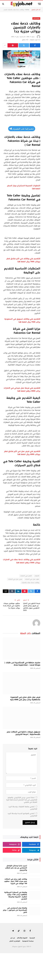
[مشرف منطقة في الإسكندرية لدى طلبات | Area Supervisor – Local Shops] (21, 648)
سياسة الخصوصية (28, 941)
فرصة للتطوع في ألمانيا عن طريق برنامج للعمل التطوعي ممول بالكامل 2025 (31, 607)
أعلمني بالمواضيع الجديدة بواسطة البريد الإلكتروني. (22, 814)
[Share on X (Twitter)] (24, 45)
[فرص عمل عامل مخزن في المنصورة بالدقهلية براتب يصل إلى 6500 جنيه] (21, 683)
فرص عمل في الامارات (15, 579)
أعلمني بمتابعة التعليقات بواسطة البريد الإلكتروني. (22, 807)
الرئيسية (32, 938)
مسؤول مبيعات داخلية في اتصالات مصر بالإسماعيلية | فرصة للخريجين (23, 733)
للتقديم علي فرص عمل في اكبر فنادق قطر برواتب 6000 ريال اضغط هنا (22, 453)
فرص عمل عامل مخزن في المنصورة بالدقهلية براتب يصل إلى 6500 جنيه (25, 698)
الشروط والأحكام (22, 938)
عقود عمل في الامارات (32, 579)
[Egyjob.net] (21, 3)
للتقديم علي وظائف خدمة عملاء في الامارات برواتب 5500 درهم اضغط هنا (21, 561)
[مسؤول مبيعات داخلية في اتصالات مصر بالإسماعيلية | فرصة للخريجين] (21, 718)
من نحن (12, 938)
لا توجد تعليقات (34, 40)
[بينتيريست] (12, 45)
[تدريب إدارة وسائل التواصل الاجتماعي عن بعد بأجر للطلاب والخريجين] (34, 868)
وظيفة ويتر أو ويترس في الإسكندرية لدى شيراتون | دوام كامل (15, 910)
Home (27, 9)
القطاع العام (36, 18)
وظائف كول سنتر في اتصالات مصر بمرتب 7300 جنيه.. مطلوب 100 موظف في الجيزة (15, 881)
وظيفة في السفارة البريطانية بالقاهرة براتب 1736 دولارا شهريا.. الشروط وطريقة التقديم (15, 895)
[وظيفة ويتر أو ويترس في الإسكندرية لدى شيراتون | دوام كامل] (34, 911)
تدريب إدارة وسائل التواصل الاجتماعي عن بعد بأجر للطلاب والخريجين (16, 868)
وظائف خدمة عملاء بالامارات (30, 582)
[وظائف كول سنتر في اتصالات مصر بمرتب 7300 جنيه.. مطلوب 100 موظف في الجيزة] (34, 882)
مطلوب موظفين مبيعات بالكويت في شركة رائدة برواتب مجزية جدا (11, 606)
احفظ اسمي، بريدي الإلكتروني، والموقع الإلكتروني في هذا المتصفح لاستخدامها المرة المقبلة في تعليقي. (21, 800)
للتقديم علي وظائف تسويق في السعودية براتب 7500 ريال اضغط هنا (22, 320)
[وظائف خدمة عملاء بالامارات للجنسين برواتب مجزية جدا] (21, 59)
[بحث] (3, 3)
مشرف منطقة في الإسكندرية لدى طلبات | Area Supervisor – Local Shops (22, 664)
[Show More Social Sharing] (5, 45)
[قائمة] (39, 3)
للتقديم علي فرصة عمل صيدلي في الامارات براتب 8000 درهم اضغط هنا (22, 389)
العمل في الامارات (26, 575)
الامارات (37, 575)
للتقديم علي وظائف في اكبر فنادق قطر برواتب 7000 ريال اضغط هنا (23, 260)
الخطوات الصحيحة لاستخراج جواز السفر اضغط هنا (23, 187)
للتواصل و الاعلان (14, 941)
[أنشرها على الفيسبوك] (35, 45)
